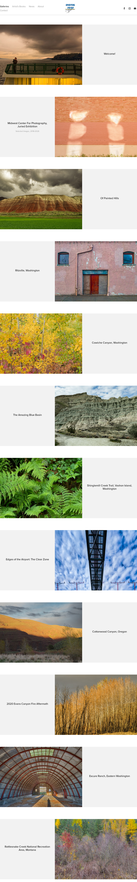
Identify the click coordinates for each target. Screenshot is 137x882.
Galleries (4, 6)
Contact (4, 10)
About (41, 6)
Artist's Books (19, 6)
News (32, 6)
